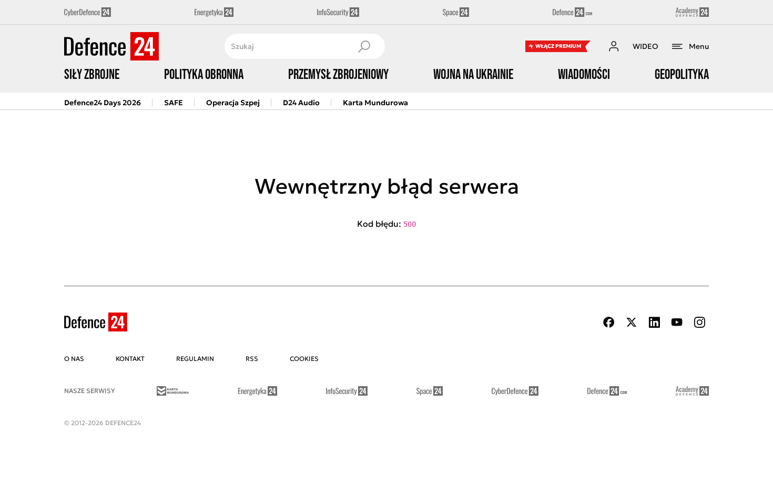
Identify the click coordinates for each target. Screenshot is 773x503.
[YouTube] (676, 322)
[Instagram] (699, 322)
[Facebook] (608, 322)
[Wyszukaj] (364, 46)
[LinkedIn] (654, 322)
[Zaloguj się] (613, 46)
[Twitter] (631, 322)
